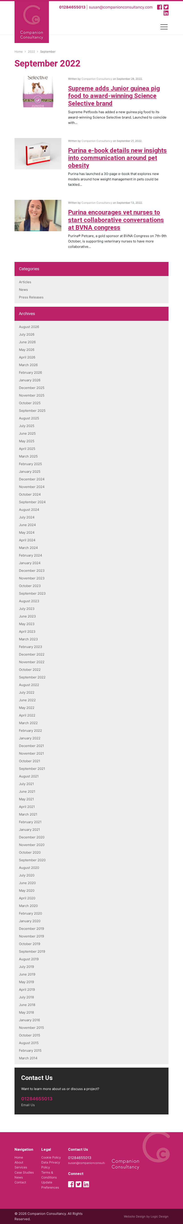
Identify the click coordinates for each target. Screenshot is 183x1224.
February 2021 (30, 822)
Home (19, 1157)
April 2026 (27, 357)
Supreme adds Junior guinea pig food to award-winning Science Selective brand (114, 96)
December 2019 (31, 928)
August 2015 (29, 1043)
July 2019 (26, 967)
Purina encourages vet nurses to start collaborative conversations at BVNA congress (116, 220)
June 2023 (27, 616)
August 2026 (29, 327)
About (19, 1162)
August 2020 (29, 868)
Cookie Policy (51, 1157)
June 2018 (27, 1005)
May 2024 (27, 532)
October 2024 (30, 494)
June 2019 (27, 974)
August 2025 (29, 418)
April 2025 (27, 449)
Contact (20, 1182)
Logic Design (159, 1216)
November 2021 (31, 753)
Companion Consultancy (96, 78)
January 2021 (29, 829)
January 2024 (30, 563)
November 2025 (31, 395)
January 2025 (29, 471)
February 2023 (30, 647)
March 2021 (28, 814)
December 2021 (31, 746)
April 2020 (27, 898)
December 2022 (31, 654)
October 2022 (30, 669)
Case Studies (24, 1172)
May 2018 (26, 1012)
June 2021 (27, 791)
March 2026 (28, 365)
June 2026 (27, 342)
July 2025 (26, 426)
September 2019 (32, 951)
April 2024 (27, 540)
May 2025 (26, 441)
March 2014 (28, 1058)
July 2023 (27, 609)
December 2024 (32, 479)
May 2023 (27, 624)
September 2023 (32, 593)
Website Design (135, 1216)
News (23, 289)
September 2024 (32, 502)
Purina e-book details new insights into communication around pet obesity (117, 158)
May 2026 (26, 350)
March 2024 (28, 548)
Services (21, 1167)
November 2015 (31, 1027)
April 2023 (27, 631)
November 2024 (32, 487)
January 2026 (29, 380)
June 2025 (27, 433)
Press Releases (31, 297)
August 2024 (29, 509)
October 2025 (30, 403)
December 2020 (31, 837)
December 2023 (32, 570)
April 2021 (27, 807)
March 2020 (28, 906)
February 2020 (30, 913)
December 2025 (31, 388)
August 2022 (29, 685)
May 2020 (26, 890)
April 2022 (27, 715)
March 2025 (28, 456)
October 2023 (30, 586)
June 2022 (27, 700)
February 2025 (30, 464)
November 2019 (31, 936)
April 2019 (27, 989)
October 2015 (29, 1035)
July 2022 (26, 692)
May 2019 (26, 982)
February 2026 (30, 372)
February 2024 (30, 555)
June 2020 (27, 883)
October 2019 (29, 944)
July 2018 (26, 997)
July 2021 (26, 784)
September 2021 (32, 768)
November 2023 (32, 578)
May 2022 (26, 708)
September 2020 (32, 860)
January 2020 (29, 921)
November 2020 (31, 845)
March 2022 (28, 723)
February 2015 (30, 1050)
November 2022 (31, 662)
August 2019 (29, 959)
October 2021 (29, 761)
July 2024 (27, 517)
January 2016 (29, 1020)
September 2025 (32, 410)
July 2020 (26, 875)
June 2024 (27, 525)
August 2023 (29, 601)
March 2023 (28, 639)
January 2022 (29, 738)
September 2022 (32, 677)
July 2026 (26, 334)
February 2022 (30, 730)
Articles (25, 282)
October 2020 (30, 852)
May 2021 (26, 799)
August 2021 (29, 776)
